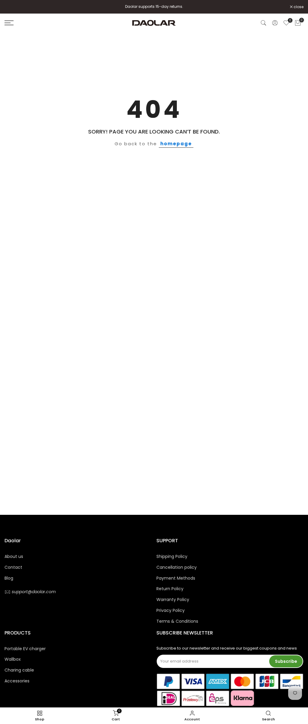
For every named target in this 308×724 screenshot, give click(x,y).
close (12, 7)
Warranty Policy (172, 600)
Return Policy (169, 589)
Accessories (17, 681)
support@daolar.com (33, 592)
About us (14, 556)
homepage (176, 143)
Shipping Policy (171, 556)
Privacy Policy (170, 610)
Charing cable (19, 670)
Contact (13, 567)
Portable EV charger (25, 649)
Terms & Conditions (177, 621)
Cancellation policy (176, 567)
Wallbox (13, 659)
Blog (9, 578)
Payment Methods (175, 578)
